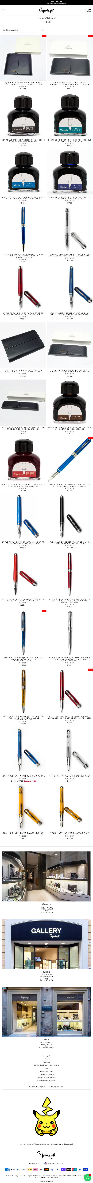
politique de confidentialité (46, 1077)
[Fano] (46, 1012)
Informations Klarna (46, 1071)
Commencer (42, 18)
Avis (46, 1059)
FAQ (46, 1068)
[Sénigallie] (46, 876)
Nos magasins (46, 1056)
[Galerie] (46, 944)
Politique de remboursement (46, 1080)
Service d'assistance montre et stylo (46, 1065)
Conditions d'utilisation (46, 1074)
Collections (51, 18)
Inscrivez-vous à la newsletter (46, 1087)
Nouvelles (46, 1062)
